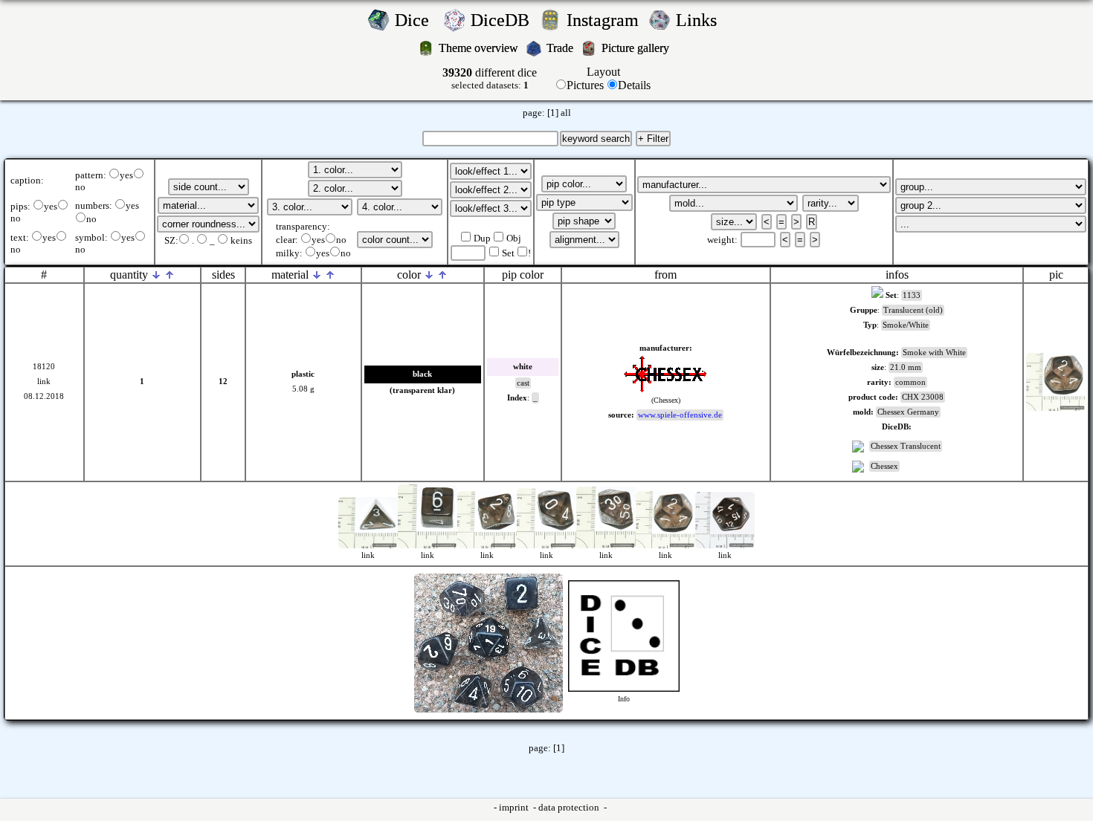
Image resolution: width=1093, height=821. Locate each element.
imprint (515, 807)
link (44, 381)
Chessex (884, 466)
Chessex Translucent (906, 446)
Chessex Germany (908, 412)
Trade (561, 48)
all (566, 113)
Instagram (605, 20)
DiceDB (502, 20)
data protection (570, 807)
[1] (552, 113)
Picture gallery (638, 48)
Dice (416, 20)
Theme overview (480, 48)
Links (701, 20)
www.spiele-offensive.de (680, 415)
